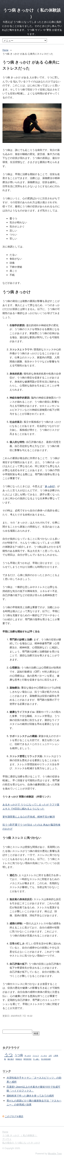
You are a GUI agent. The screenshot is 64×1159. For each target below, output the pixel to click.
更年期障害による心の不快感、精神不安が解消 (28, 816)
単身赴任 (18, 1059)
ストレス (36, 1055)
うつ (8, 1054)
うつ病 (18, 1055)
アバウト (7, 1139)
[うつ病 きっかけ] (32, 142)
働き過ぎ (10, 1059)
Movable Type (55, 1153)
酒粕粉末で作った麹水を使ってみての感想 (30, 1095)
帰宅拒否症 (27, 1059)
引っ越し (36, 1059)
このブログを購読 (14, 1116)
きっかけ (28, 1055)
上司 (50, 1055)
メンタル (44, 1055)
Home (5, 50)
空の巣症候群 (46, 1059)
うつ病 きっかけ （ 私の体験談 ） (20, 1135)
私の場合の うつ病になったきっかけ (21, 1142)
